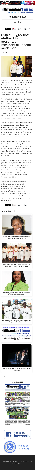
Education (10, 377)
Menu (19, 22)
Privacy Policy (7, 461)
